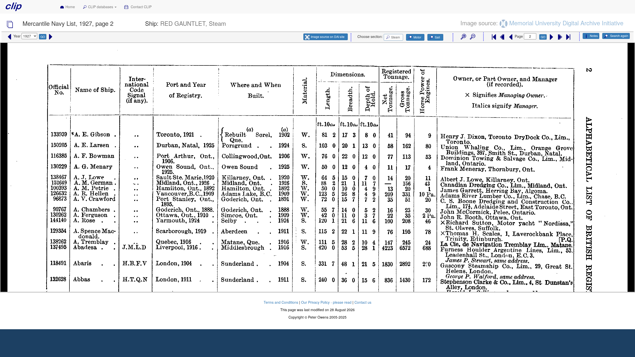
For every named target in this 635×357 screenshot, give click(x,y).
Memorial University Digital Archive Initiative (566, 22)
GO (42, 36)
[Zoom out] (472, 37)
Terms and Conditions (281, 302)
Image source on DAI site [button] (328, 36)
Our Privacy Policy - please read (326, 302)
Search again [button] (618, 35)
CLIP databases (101, 6)
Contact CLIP (141, 6)
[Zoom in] (463, 37)
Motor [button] (417, 37)
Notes (594, 35)
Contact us (362, 302)
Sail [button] (437, 37)
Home (70, 6)
